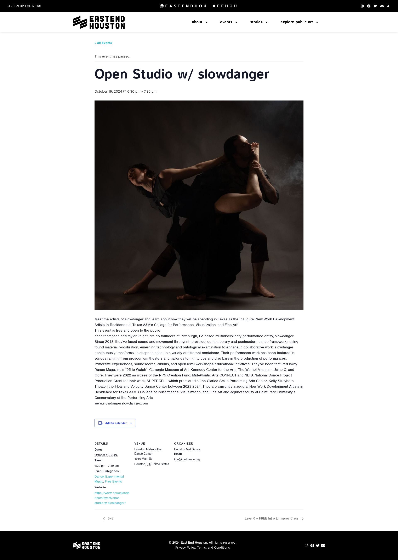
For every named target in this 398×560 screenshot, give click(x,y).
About (197, 22)
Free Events (113, 481)
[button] (388, 6)
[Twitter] (375, 6)
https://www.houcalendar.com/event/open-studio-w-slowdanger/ (112, 498)
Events (226, 22)
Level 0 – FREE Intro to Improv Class (272, 518)
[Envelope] (382, 6)
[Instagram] (362, 6)
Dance (99, 476)
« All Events (103, 43)
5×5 (110, 518)
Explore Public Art (296, 22)
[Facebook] (368, 6)
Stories (256, 22)
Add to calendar (116, 423)
